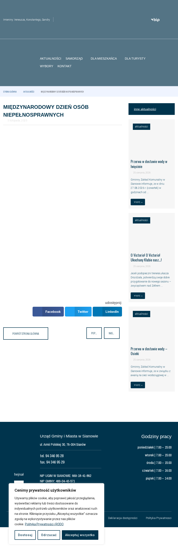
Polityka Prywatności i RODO (44, 524)
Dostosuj (25, 535)
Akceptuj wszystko (80, 535)
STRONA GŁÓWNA (10, 91)
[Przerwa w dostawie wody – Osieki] (152, 338)
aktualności (28, 91)
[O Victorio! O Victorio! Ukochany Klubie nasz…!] (152, 245)
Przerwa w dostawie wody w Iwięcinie (149, 164)
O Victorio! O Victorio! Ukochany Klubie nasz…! (146, 258)
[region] (56, 513)
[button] (171, 62)
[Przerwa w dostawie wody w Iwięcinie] (152, 151)
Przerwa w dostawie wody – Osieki (149, 351)
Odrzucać (49, 535)
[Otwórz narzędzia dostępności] (171, 6)
